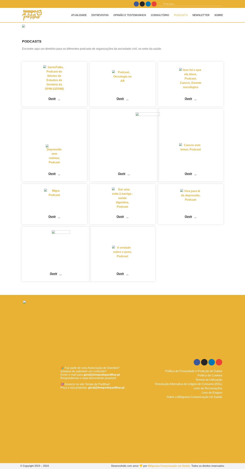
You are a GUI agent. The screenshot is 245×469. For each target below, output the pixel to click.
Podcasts (181, 15)
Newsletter (200, 15)
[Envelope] (154, 3)
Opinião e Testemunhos (129, 15)
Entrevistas (100, 15)
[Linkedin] (148, 3)
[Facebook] (136, 3)
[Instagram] (142, 3)
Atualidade (79, 15)
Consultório (160, 15)
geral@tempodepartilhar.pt (102, 374)
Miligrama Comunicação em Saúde (169, 465)
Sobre (218, 15)
